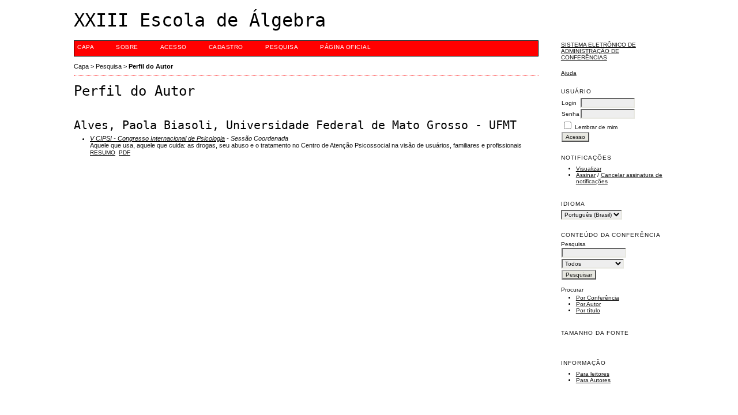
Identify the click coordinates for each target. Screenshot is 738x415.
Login (569, 103)
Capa (85, 47)
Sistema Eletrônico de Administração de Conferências (598, 51)
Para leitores (592, 374)
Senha (570, 114)
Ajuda (569, 73)
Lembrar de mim (596, 127)
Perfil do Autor (151, 66)
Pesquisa (281, 47)
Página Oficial (345, 47)
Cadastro (226, 47)
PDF (124, 152)
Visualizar (588, 168)
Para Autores (593, 380)
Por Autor (588, 304)
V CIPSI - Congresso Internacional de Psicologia (157, 138)
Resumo (102, 152)
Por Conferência (597, 298)
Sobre (127, 47)
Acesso (173, 47)
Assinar (586, 175)
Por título (588, 310)
